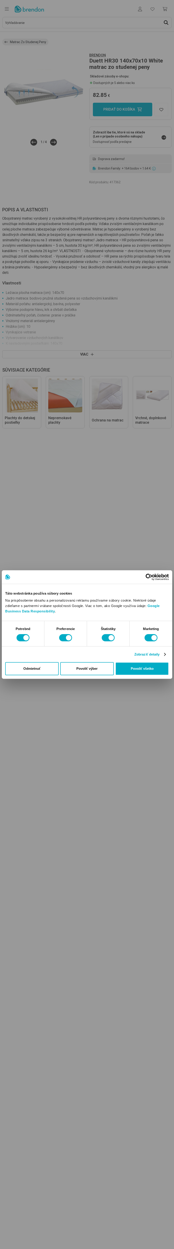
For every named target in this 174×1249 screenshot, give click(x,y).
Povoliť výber (87, 668)
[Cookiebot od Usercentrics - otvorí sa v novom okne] (149, 577)
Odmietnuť (32, 668)
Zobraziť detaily (147, 654)
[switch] (65, 637)
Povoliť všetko (142, 668)
